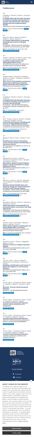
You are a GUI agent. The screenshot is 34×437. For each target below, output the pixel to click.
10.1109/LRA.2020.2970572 (12, 273)
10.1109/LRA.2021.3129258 (12, 171)
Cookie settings (16, 433)
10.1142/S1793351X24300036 (13, 28)
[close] (31, 381)
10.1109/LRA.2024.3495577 (12, 88)
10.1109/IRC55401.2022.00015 (13, 110)
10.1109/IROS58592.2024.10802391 (15, 68)
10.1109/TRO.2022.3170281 (12, 149)
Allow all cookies (16, 428)
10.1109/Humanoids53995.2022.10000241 (17, 233)
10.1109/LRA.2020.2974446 (12, 252)
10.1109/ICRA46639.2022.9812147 (15, 129)
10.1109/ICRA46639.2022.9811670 (15, 214)
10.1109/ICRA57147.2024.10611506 (15, 49)
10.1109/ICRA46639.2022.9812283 (15, 193)
